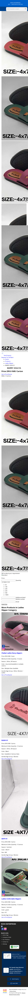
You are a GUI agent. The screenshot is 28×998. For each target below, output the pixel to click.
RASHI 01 (4, 740)
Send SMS (15, 983)
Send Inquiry (7, 355)
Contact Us (5, 941)
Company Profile (7, 937)
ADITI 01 (4, 839)
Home (7, 359)
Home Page (5, 935)
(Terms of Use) (12, 991)
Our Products (6, 939)
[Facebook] (2, 930)
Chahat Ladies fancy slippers (11, 653)
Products (7, 361)
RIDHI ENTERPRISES (15, 3)
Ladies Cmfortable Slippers (11, 899)
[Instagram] (5, 930)
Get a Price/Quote (6, 374)
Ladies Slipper (9, 363)
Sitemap (5, 944)
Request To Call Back (7, 357)
